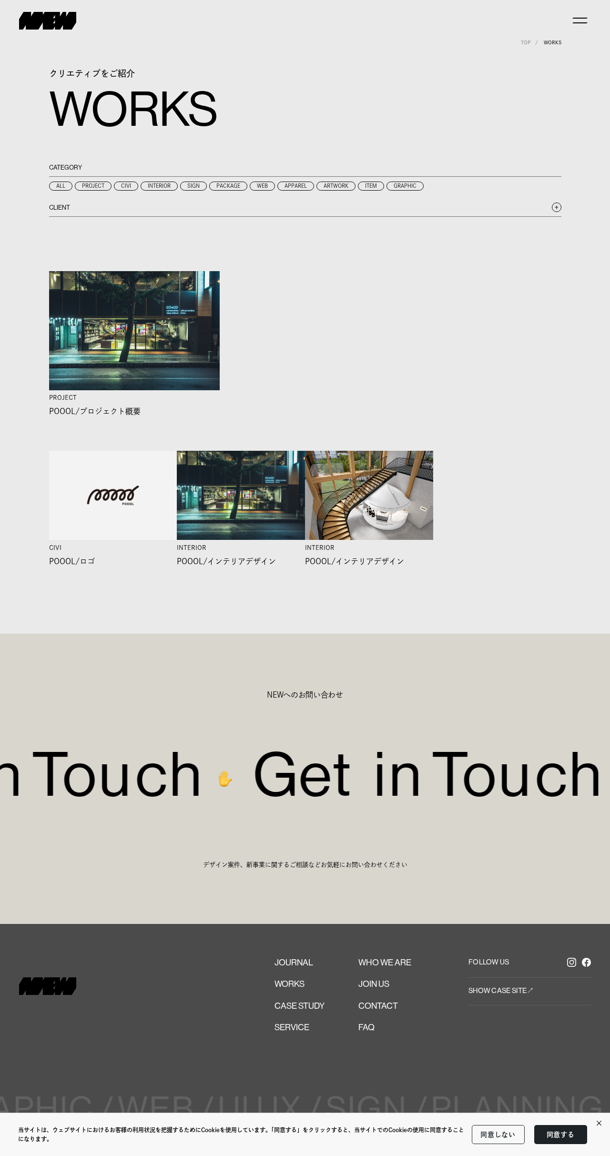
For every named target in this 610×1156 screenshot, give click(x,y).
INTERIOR (159, 185)
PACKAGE (228, 185)
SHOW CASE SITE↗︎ (501, 990)
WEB (262, 185)
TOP (525, 42)
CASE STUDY (299, 1006)
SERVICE (291, 1027)
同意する (561, 1134)
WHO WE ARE (384, 962)
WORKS (289, 984)
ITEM (371, 185)
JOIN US (373, 984)
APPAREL (296, 185)
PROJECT (93, 185)
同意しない (498, 1134)
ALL (60, 185)
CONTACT (378, 1006)
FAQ (366, 1027)
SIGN (193, 185)
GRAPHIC (405, 185)
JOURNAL (293, 962)
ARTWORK (336, 185)
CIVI (126, 185)
